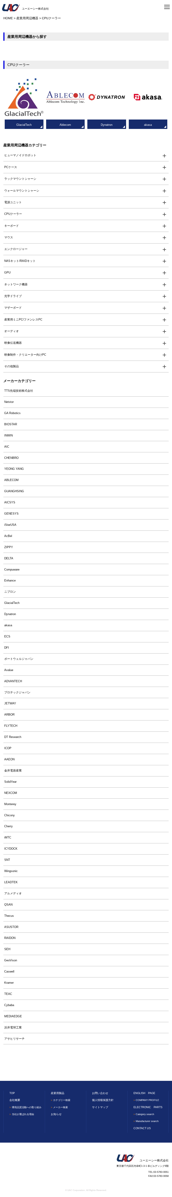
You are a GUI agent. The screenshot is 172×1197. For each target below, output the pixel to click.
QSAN (8, 904)
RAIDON (9, 938)
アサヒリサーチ (14, 1038)
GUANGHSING (14, 491)
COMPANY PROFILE (147, 1100)
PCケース (10, 167)
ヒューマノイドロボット (20, 155)
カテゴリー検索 (61, 1100)
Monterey (10, 804)
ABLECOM (11, 480)
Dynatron (10, 614)
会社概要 (14, 1100)
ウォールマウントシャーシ (21, 190)
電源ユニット (13, 202)
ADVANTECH (13, 681)
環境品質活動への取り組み (26, 1107)
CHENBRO (11, 458)
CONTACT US (142, 1128)
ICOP (7, 748)
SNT (7, 859)
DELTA (8, 558)
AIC (6, 446)
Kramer (9, 982)
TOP (12, 1093)
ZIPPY (8, 547)
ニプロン (10, 591)
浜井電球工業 (13, 1027)
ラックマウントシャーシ (20, 178)
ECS (7, 636)
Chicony (9, 815)
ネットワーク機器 (16, 284)
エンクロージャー (16, 249)
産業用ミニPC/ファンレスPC (23, 319)
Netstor (9, 402)
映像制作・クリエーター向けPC (25, 354)
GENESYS (11, 513)
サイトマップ (100, 1107)
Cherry (8, 826)
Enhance (10, 580)
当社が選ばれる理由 (23, 1114)
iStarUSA (10, 524)
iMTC (7, 837)
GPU (7, 272)
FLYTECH (10, 725)
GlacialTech (11, 603)
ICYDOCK (10, 848)
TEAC (8, 994)
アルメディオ (13, 893)
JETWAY (10, 703)
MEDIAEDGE (13, 1016)
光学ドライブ (13, 296)
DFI (6, 647)
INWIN (8, 435)
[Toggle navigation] (167, 5)
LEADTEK (11, 882)
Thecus (9, 915)
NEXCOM (10, 793)
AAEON (9, 759)
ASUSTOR (11, 927)
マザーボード (13, 307)
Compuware (11, 569)
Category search (145, 1114)
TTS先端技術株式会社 (18, 390)
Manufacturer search (147, 1121)
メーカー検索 (60, 1107)
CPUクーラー (13, 214)
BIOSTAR (10, 424)
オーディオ (11, 331)
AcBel (8, 536)
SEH (7, 949)
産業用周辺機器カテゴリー (24, 145)
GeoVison (10, 960)
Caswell (9, 971)
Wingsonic (11, 871)
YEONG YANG (14, 468)
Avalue (8, 670)
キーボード (11, 225)
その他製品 (11, 366)
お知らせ (56, 1114)
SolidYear (10, 781)
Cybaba (9, 1005)
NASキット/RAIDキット (20, 261)
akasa (8, 625)
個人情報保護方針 (103, 1100)
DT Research (12, 737)
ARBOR (9, 714)
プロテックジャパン (17, 692)
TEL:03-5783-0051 (158, 1172)
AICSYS (9, 502)
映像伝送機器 (13, 342)
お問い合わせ (100, 1093)
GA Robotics (12, 413)
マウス (8, 237)
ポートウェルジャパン (18, 658)
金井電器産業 (13, 770)
